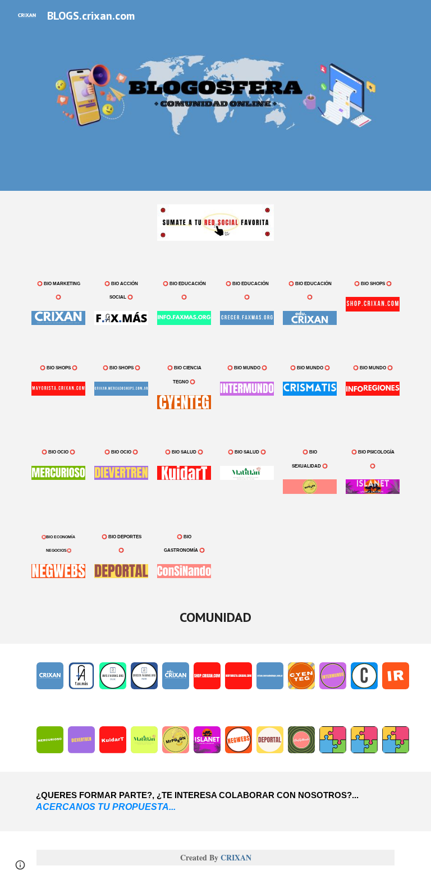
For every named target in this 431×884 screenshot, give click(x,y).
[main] (58, 289)
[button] (20, 865)
